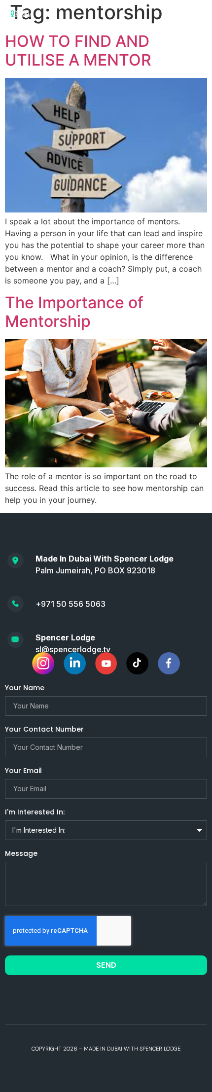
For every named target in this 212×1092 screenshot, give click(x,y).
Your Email (23, 771)
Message (21, 854)
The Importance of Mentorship (74, 312)
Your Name (24, 688)
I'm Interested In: (35, 813)
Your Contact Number (44, 730)
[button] (193, 13)
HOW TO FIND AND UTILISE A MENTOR (78, 51)
